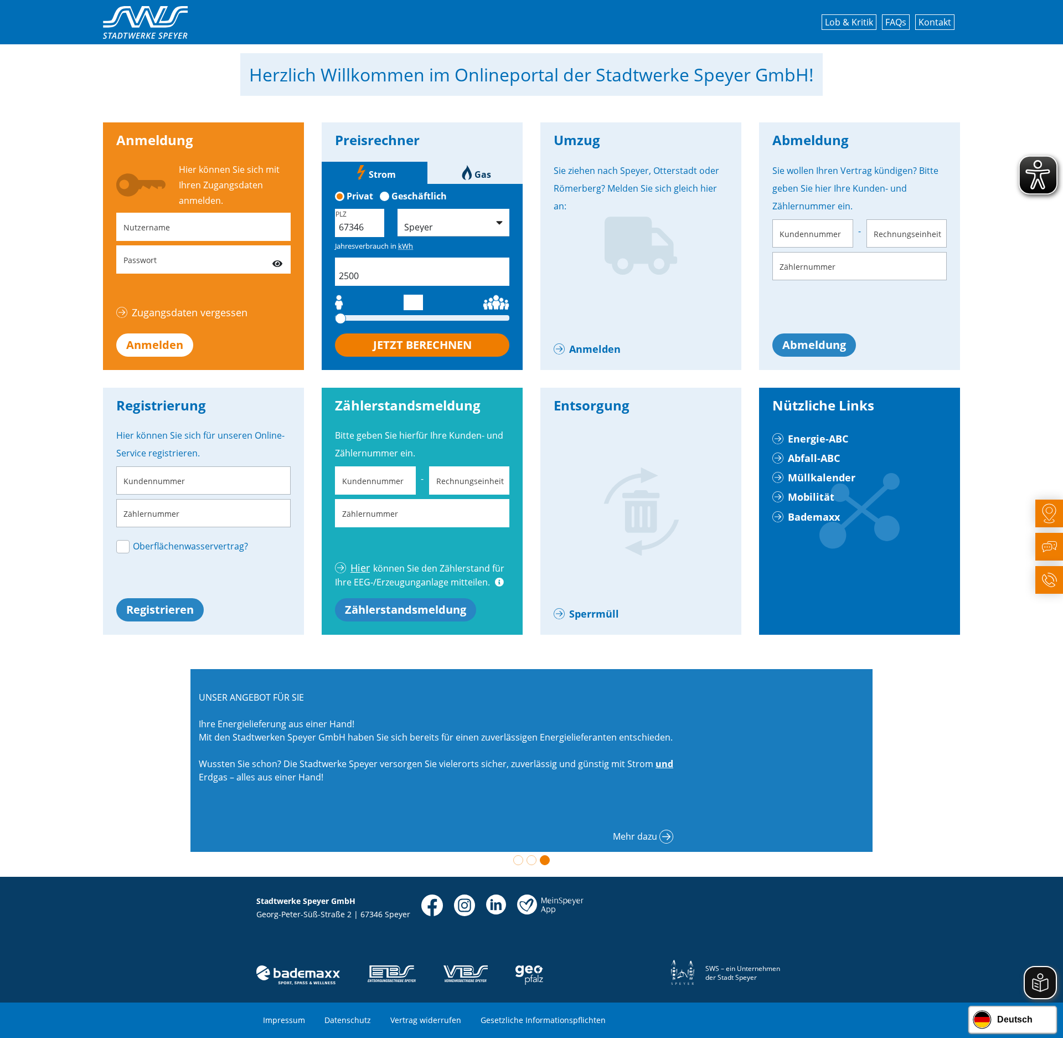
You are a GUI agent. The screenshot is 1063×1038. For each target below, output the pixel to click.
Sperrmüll (594, 613)
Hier (360, 567)
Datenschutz (347, 1020)
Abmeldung (814, 344)
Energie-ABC (818, 438)
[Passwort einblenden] (277, 259)
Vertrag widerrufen (425, 1020)
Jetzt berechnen (422, 344)
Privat (360, 196)
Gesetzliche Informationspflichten (543, 1020)
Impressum (284, 1020)
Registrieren (160, 609)
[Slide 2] (531, 860)
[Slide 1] (518, 860)
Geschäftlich (419, 196)
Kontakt (934, 22)
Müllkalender (821, 477)
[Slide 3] (545, 860)
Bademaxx (814, 516)
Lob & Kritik (849, 22)
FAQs (895, 22)
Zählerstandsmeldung (405, 609)
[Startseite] (145, 22)
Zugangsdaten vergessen (189, 312)
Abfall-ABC (814, 458)
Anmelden (154, 344)
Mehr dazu (635, 836)
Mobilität (811, 496)
